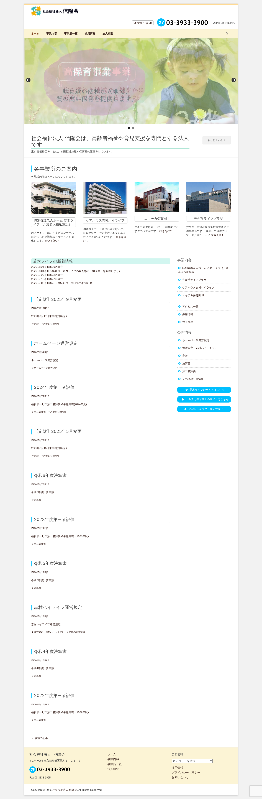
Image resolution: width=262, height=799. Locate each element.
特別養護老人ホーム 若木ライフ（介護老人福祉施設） (53, 222)
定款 (36, 323)
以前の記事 (39, 738)
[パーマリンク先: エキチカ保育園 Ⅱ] (157, 197)
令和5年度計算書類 (42, 580)
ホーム (35, 33)
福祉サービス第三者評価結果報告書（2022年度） (60, 712)
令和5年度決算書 (50, 563)
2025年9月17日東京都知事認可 (49, 316)
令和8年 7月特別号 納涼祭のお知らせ (68, 282)
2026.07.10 (37, 279)
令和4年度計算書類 (42, 668)
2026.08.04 (37, 271)
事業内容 (51, 33)
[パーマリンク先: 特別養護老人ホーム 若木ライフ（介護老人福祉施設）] (53, 198)
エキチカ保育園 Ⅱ (156, 218)
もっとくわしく (216, 140)
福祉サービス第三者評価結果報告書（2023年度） (60, 536)
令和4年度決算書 (50, 651)
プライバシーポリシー (186, 772)
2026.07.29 (37, 274)
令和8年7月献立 (53, 279)
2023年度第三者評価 (54, 519)
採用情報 (90, 33)
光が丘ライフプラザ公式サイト (207, 409)
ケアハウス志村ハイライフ (105, 220)
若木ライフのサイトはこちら (207, 389)
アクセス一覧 (190, 306)
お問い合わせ (144, 22)
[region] (131, 81)
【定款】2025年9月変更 (58, 299)
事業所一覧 (71, 33)
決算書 (37, 499)
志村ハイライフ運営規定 (58, 607)
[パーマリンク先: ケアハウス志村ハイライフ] (105, 198)
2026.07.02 (37, 282)
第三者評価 (40, 412)
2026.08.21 (37, 266)
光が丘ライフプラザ (208, 218)
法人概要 (107, 33)
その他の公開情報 (50, 323)
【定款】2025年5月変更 (58, 431)
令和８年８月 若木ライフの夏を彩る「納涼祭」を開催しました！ (84, 271)
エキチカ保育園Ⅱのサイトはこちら (207, 399)
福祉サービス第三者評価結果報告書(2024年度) (59, 404)
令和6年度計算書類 (42, 492)
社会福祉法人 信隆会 (64, 789)
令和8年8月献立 (53, 274)
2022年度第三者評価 (54, 695)
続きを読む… (53, 240)
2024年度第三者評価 (54, 387)
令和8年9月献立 (53, 266)
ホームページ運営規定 (56, 343)
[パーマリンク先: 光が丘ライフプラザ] (208, 197)
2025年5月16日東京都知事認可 (49, 448)
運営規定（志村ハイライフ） (49, 632)
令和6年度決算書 (50, 475)
